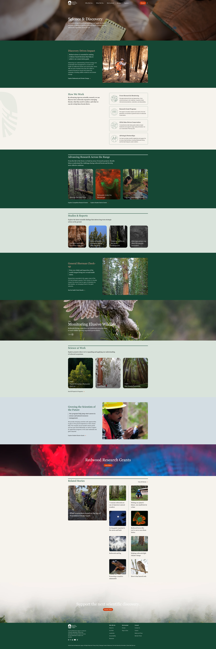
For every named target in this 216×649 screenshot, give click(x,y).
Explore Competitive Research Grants (78, 202)
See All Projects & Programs (75, 391)
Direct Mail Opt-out (131, 645)
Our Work (111, 630)
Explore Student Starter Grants (99, 202)
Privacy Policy (96, 645)
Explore (126, 3)
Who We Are (88, 3)
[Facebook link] (70, 639)
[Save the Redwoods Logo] (72, 626)
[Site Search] (147, 3)
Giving (118, 3)
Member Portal (138, 635)
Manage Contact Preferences (106, 645)
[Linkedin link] (72, 639)
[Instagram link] (68, 639)
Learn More (108, 465)
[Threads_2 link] (77, 639)
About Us (111, 628)
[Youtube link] (75, 639)
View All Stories (142, 481)
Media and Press (139, 633)
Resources (111, 638)
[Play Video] (71, 334)
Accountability (112, 635)
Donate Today (108, 609)
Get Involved (110, 3)
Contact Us (137, 628)
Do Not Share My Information (119, 645)
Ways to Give (125, 630)
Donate (143, 3)
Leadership (111, 633)
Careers (136, 630)
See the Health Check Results (76, 290)
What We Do (99, 3)
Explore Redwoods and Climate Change (78, 78)
